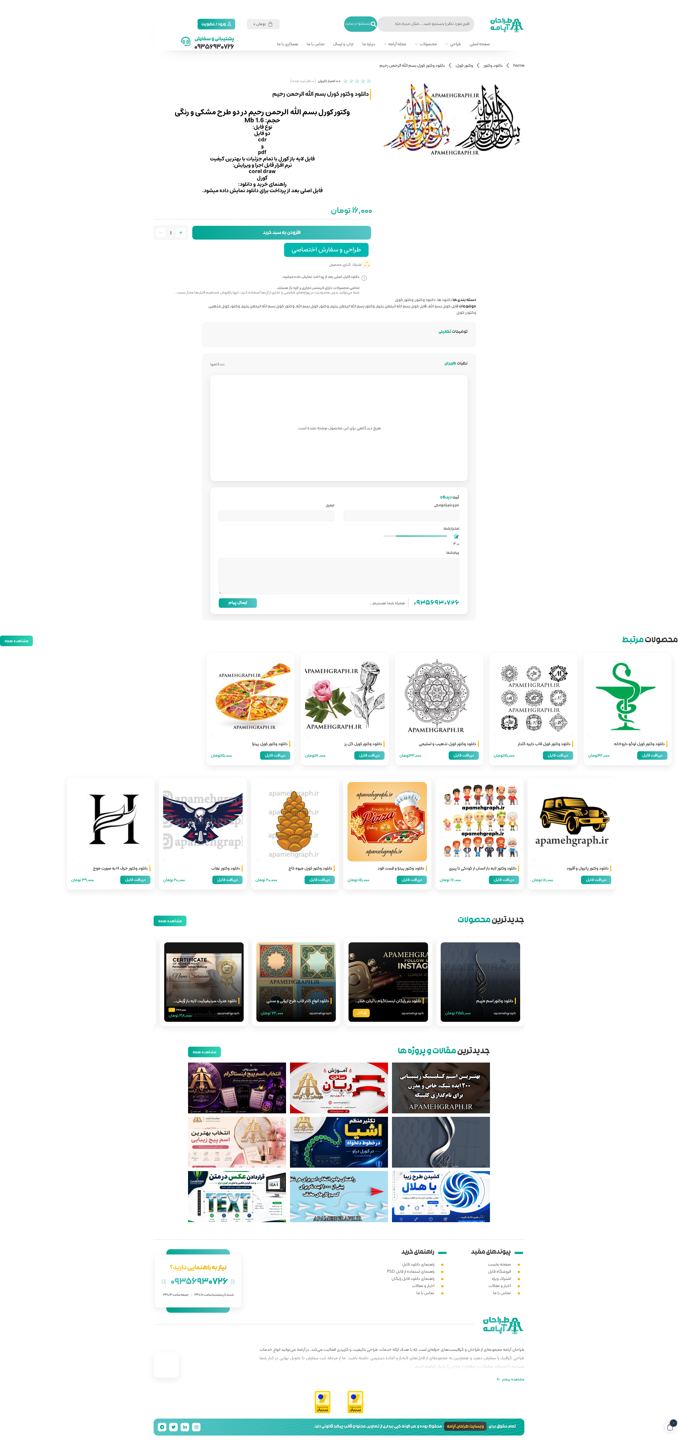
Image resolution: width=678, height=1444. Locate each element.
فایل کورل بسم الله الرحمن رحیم (401, 306)
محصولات (428, 44)
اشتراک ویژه (501, 1278)
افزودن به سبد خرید (282, 233)
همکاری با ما (287, 44)
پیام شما (451, 553)
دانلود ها (444, 300)
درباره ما (368, 44)
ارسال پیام (238, 602)
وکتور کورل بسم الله (312, 306)
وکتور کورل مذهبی (224, 306)
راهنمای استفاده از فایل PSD (410, 1271)
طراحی (455, 44)
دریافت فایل (652, 755)
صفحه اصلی (480, 44)
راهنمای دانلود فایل (418, 1264)
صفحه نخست (499, 1264)
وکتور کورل (464, 65)
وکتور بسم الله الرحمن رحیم (353, 306)
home (518, 65)
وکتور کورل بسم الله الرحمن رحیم (268, 306)
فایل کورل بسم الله (443, 306)
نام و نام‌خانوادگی (445, 505)
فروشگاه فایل (499, 1271)
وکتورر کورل (466, 313)
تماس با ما (316, 44)
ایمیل (329, 505)
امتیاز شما (451, 529)
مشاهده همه (16, 640)
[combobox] (425, 24)
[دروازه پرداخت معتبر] (355, 1402)
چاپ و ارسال (343, 44)
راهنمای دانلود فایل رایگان (412, 1278)
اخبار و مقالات (499, 1285)
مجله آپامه (397, 44)
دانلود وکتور (493, 65)
